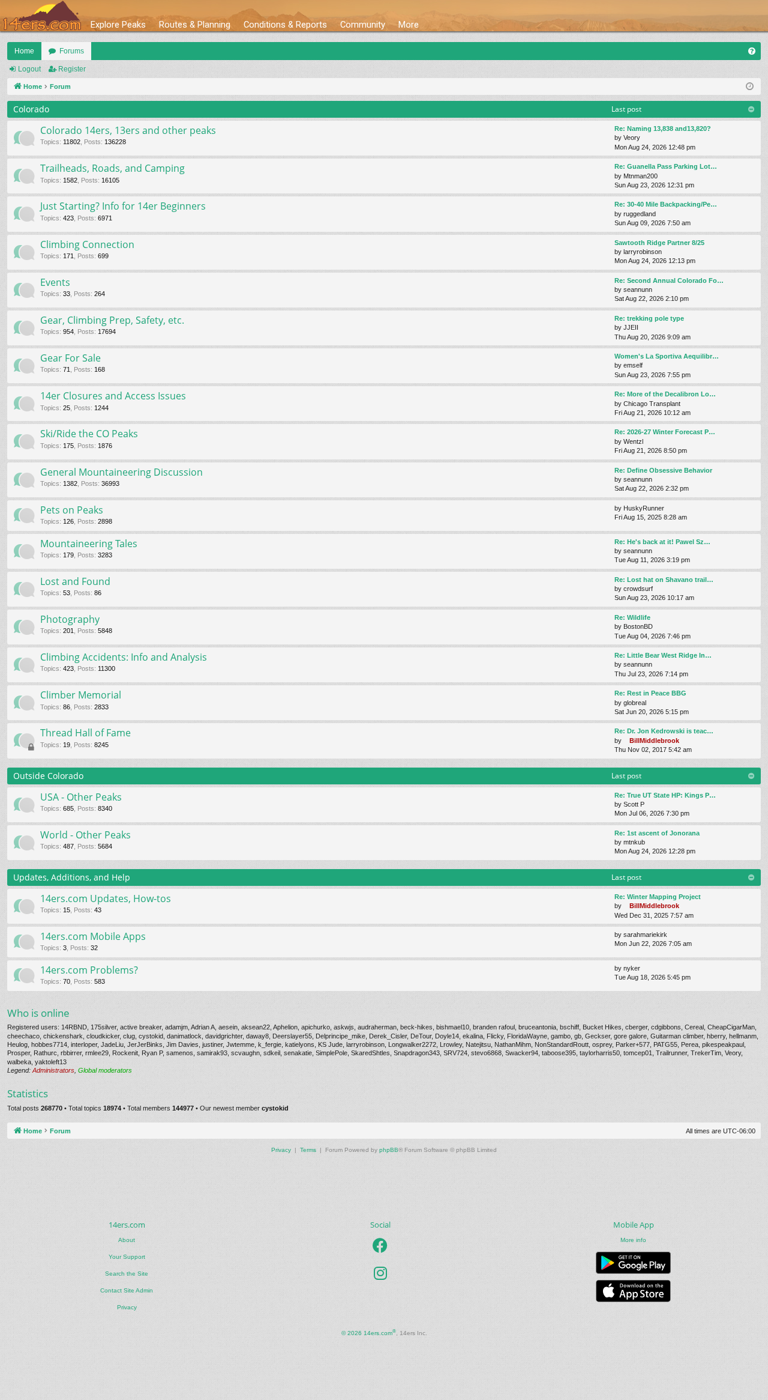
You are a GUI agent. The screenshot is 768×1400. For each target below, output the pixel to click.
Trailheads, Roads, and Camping (112, 168)
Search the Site (126, 1273)
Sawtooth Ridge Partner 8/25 (659, 242)
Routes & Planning (194, 24)
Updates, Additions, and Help (71, 877)
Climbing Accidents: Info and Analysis (123, 657)
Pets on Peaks (71, 510)
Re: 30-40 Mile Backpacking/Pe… (665, 204)
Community (362, 24)
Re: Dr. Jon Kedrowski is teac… (663, 731)
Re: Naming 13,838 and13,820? (662, 128)
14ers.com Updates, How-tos (105, 898)
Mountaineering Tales (88, 543)
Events (55, 282)
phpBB (388, 1150)
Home (24, 51)
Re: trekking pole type (649, 318)
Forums (71, 51)
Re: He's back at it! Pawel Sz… (662, 541)
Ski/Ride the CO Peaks (89, 433)
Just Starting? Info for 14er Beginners (123, 206)
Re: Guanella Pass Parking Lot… (665, 166)
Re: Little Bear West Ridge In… (663, 655)
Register (72, 69)
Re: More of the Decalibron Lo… (665, 394)
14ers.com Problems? (89, 970)
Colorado (31, 109)
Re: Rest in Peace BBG (650, 693)
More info (633, 1240)
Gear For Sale (70, 358)
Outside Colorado (48, 775)
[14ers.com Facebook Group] (380, 1245)
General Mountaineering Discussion (121, 472)
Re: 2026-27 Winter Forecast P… (664, 431)
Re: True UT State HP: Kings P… (665, 795)
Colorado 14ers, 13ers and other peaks (128, 130)
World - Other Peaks (85, 834)
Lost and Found (75, 581)
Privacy (127, 1307)
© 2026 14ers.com (368, 1332)
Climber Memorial (80, 695)
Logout (29, 69)
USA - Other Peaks (81, 797)
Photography (70, 619)
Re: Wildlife (632, 617)
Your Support (127, 1256)
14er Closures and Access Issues (113, 395)
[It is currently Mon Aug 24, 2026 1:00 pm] (750, 87)
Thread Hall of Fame (85, 732)
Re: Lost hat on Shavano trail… (663, 579)
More (408, 24)
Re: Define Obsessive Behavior (663, 470)
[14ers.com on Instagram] (380, 1273)
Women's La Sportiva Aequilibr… (666, 356)
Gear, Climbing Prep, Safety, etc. (112, 320)
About (126, 1240)
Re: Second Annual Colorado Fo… (669, 280)
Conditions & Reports (285, 24)
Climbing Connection (87, 244)
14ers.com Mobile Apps (93, 936)
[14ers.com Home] (42, 16)
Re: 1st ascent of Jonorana (657, 833)
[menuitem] (752, 51)
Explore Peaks (118, 24)
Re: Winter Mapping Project (657, 896)
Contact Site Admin (126, 1290)
